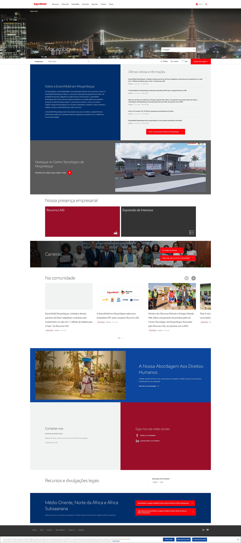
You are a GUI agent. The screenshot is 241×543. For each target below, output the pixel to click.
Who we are (55, 4)
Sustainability (75, 4)
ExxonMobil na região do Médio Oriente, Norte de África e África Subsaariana (163, 503)
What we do (65, 4)
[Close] (238, 539)
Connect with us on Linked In (150, 441)
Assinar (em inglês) (200, 61)
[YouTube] (207, 530)
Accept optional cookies (199, 539)
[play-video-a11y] (69, 172)
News (41, 530)
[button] (199, 4)
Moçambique (49, 330)
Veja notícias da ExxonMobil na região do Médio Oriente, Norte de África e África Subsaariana (162, 512)
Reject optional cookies (183, 539)
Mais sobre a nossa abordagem (148, 386)
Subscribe (81, 530)
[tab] (118, 338)
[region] (120, 539)
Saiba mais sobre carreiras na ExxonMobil (176, 258)
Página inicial (33, 11)
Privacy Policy (116, 541)
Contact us (71, 530)
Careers (111, 4)
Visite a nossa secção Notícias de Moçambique (164, 132)
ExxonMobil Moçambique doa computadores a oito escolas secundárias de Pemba (155, 120)
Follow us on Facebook (148, 435)
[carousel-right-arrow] (193, 278)
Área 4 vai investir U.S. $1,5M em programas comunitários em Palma (150, 111)
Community (85, 4)
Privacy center (169, 539)
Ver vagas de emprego (169, 250)
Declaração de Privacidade (160, 479)
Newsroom (95, 4)
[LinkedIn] (203, 530)
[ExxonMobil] (41, 4)
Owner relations (60, 530)
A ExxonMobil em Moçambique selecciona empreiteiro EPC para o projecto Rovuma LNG (157, 90)
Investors (103, 4)
